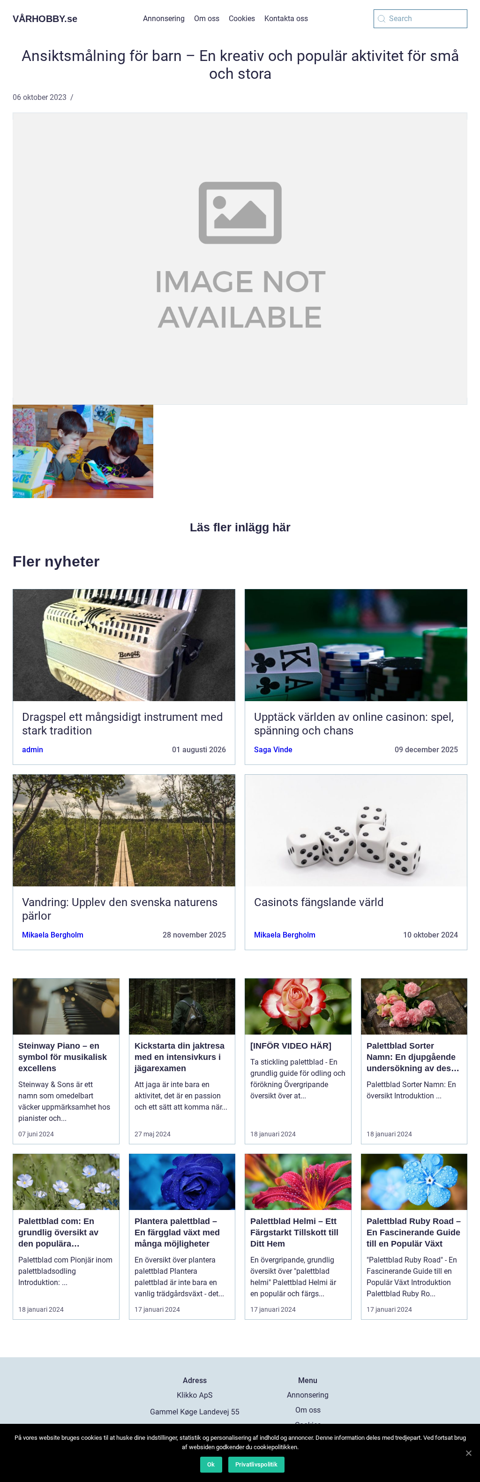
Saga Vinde (273, 749)
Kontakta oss (286, 18)
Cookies (242, 18)
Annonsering (164, 18)
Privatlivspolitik (256, 1464)
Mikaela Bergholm (52, 934)
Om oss (206, 18)
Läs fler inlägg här (240, 527)
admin (32, 749)
